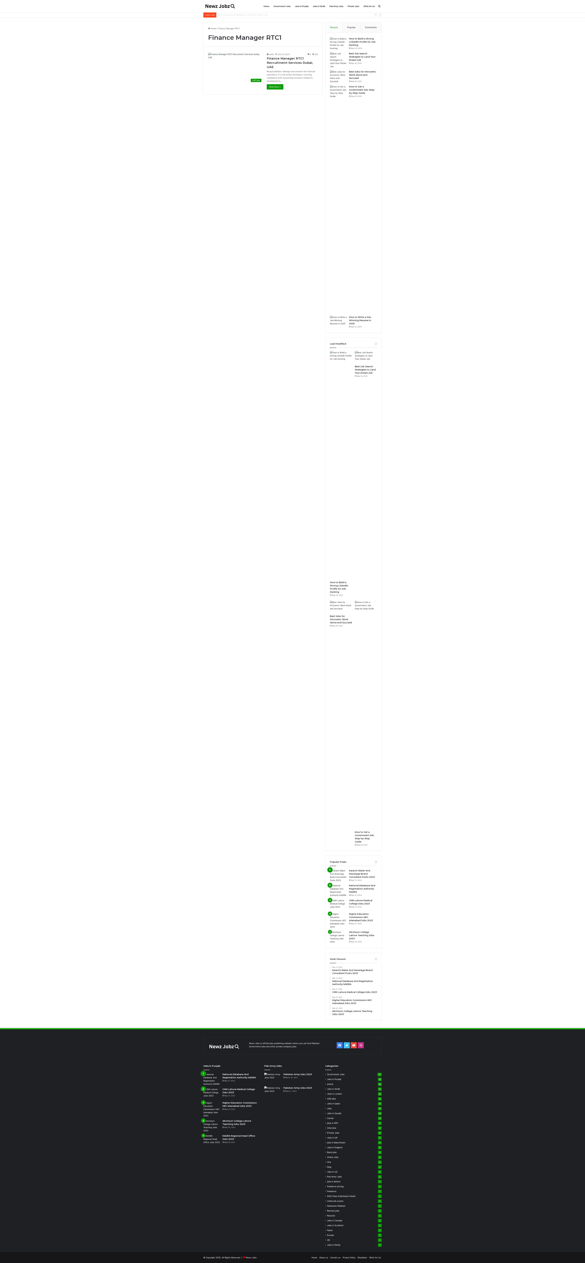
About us (323, 1257)
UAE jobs (331, 1098)
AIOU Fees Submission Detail (341, 1196)
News (330, 1230)
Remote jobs (333, 1211)
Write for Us (369, 6)
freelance (331, 1191)
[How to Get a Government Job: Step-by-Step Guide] (338, 199)
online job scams (335, 1201)
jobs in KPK (332, 1123)
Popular (351, 27)
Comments (371, 27)
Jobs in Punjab (301, 6)
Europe (330, 1235)
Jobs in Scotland (335, 1225)
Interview (331, 1128)
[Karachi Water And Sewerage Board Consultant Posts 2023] (338, 875)
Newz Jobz (251, 1257)
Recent (334, 27)
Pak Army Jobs (336, 6)
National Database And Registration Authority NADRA (362, 888)
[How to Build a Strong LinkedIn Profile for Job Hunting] (338, 43)
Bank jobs (332, 1152)
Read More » (275, 87)
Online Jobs (332, 1157)
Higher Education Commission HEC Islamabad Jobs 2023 (361, 917)
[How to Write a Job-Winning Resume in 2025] (338, 321)
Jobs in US (332, 1172)
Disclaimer (362, 1257)
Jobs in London (334, 1094)
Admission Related (336, 1206)
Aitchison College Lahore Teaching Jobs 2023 (361, 935)
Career (330, 1118)
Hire (329, 1162)
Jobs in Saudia (334, 1113)
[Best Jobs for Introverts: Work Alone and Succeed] (338, 76)
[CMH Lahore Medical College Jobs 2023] (338, 904)
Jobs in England (334, 1147)
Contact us (335, 1257)
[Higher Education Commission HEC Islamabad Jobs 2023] (338, 920)
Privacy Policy (349, 1257)
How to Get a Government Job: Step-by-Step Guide (362, 89)
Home (266, 6)
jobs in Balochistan (336, 1142)
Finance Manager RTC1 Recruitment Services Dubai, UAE (290, 63)
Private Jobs (353, 6)
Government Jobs (282, 6)
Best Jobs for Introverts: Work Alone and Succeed (362, 74)
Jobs (329, 1108)
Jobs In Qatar (333, 1103)
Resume (331, 1215)
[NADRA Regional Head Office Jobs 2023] (211, 1140)
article (330, 1084)
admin (271, 54)
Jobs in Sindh (319, 6)
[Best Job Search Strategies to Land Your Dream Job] (338, 60)
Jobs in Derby (333, 1245)
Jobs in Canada (334, 1220)
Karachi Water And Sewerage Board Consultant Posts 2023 (362, 873)
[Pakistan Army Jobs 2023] (272, 1078)
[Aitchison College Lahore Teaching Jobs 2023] (338, 937)
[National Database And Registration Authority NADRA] (338, 890)
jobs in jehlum (333, 1181)
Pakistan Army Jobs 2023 (297, 1074)
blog (329, 1167)
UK (328, 1240)
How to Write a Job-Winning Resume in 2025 (360, 320)
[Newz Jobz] (222, 6)
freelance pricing (335, 1186)
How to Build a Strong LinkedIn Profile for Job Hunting (362, 41)
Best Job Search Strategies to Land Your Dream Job (362, 56)
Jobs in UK (332, 1137)
